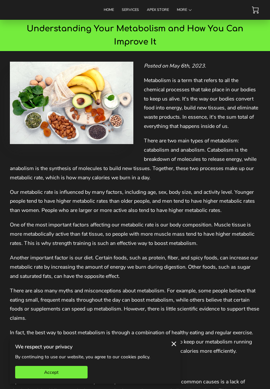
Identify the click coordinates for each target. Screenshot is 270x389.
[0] (255, 10)
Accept (51, 372)
